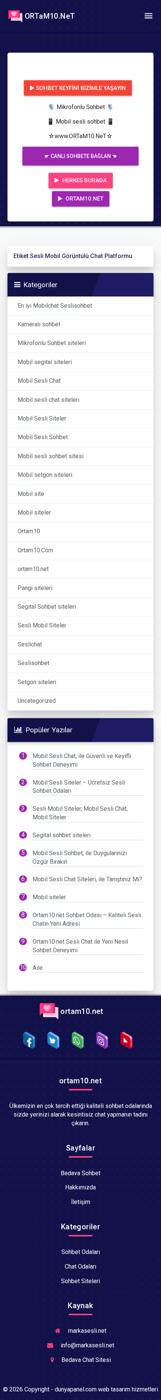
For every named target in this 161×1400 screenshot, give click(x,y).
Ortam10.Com (35, 550)
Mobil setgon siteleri (45, 474)
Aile (38, 967)
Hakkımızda (80, 1187)
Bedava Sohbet (80, 1173)
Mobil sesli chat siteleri (48, 399)
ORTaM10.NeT (50, 16)
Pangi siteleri (35, 588)
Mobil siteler (34, 512)
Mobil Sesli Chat (39, 380)
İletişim (80, 1201)
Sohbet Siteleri (80, 1281)
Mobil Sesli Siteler (42, 418)
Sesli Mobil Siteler (42, 625)
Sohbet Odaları (80, 1251)
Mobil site (31, 493)
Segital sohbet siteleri (62, 835)
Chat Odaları (80, 1266)
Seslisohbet (33, 663)
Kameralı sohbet (39, 324)
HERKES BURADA (84, 180)
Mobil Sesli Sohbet (43, 437)
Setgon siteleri (37, 682)
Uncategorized (37, 700)
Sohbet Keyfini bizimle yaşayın (81, 88)
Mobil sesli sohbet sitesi (50, 456)
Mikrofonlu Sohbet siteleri (52, 343)
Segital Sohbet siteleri (47, 606)
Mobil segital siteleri (45, 362)
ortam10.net (33, 568)
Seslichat (30, 644)
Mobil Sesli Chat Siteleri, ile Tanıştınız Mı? (87, 879)
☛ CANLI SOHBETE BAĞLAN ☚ (81, 156)
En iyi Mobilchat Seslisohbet (55, 305)
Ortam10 (29, 531)
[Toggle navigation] (148, 16)
